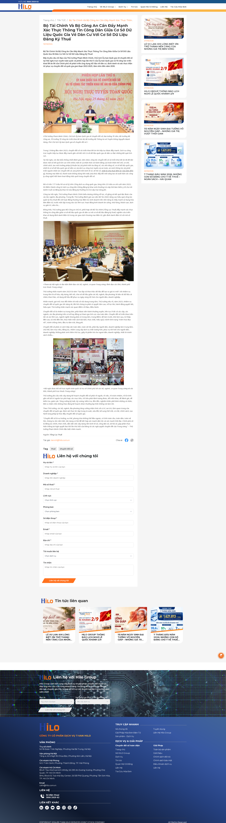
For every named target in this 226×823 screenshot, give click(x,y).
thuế (53, 449)
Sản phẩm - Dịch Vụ (124, 736)
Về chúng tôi (121, 729)
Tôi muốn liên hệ (51, 551)
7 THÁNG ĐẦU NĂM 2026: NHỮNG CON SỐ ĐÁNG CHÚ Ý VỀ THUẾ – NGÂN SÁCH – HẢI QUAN (163, 177)
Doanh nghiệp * (50, 473)
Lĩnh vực (47, 496)
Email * (46, 529)
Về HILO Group (107, 7)
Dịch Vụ (123, 7)
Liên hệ (156, 768)
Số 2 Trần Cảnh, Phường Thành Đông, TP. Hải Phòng (64, 763)
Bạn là (42, 697)
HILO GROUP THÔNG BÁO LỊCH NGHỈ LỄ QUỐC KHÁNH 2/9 (161, 92)
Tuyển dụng (159, 729)
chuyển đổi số (66, 449)
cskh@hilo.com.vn (47, 785)
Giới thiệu (157, 753)
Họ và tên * (48, 462)
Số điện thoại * (50, 518)
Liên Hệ (164, 7)
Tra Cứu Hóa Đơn (178, 7)
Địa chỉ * (47, 540)
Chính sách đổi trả (161, 757)
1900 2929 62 (33, 2)
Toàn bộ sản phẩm (162, 749)
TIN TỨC (61, 20)
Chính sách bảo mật (162, 760)
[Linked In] (41, 807)
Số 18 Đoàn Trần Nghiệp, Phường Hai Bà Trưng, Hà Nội (65, 749)
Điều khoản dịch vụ (162, 764)
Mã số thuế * (49, 484)
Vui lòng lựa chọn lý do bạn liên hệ (91, 697)
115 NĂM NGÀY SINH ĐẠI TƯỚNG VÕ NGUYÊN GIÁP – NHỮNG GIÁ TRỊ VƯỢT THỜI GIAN (164, 131)
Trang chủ (92, 7)
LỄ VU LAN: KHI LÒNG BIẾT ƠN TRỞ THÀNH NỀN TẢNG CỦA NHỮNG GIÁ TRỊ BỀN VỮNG (161, 46)
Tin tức (134, 7)
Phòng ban (48, 507)
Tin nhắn (47, 563)
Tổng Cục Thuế (56, 434)
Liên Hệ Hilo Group (162, 733)
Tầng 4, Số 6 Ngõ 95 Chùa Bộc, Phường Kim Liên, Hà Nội (65, 756)
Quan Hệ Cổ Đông (149, 7)
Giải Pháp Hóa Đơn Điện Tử (128, 733)
